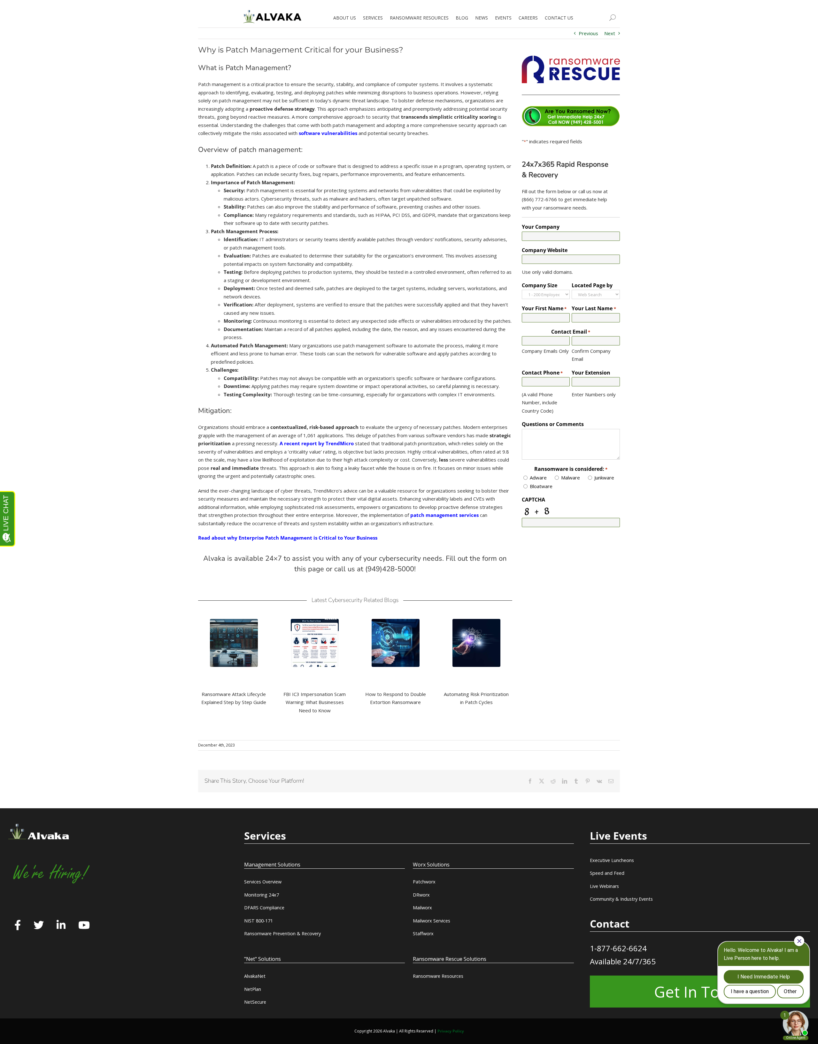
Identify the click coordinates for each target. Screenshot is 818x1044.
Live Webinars (604, 886)
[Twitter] (38, 925)
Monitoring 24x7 (261, 895)
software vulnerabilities (328, 133)
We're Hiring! (50, 873)
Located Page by (592, 285)
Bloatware (541, 486)
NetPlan (252, 989)
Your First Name (544, 308)
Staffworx (423, 933)
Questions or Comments (553, 424)
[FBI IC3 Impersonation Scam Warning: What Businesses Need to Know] (315, 643)
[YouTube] (84, 925)
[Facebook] (17, 925)
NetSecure (255, 1002)
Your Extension (591, 372)
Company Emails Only (545, 351)
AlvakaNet (255, 976)
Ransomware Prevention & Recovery (282, 933)
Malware (570, 477)
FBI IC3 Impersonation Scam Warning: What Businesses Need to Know (314, 702)
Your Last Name (594, 308)
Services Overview (263, 882)
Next (609, 33)
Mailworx (422, 908)
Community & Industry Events (621, 899)
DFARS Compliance (264, 908)
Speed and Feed (607, 873)
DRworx (421, 895)
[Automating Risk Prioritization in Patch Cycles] (476, 643)
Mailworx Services (431, 921)
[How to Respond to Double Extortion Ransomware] (396, 643)
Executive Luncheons (612, 860)
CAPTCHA (533, 499)
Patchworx (424, 882)
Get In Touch (700, 991)
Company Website (544, 250)
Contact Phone (542, 372)
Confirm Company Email (591, 355)
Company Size (539, 285)
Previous (588, 33)
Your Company (540, 226)
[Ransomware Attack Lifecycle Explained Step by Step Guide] (234, 643)
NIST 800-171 (258, 921)
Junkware (604, 477)
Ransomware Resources (438, 976)
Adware (538, 477)
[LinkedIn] (61, 925)
